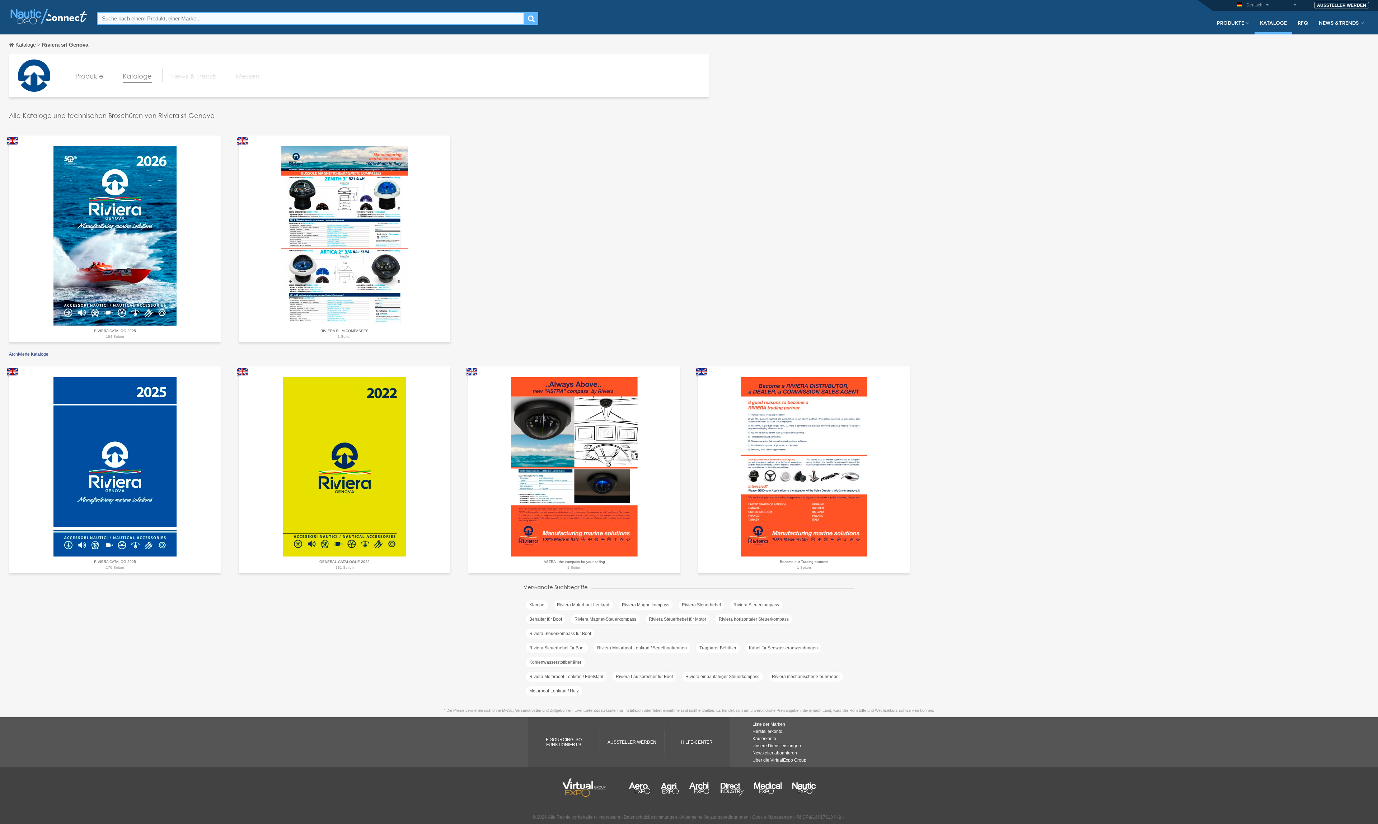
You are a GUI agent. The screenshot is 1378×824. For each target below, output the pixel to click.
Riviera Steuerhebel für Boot (557, 647)
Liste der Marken (769, 724)
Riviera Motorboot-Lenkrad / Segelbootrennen (642, 647)
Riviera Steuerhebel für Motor (677, 619)
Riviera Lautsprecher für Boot (644, 676)
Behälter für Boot (545, 619)
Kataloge (1273, 22)
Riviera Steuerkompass (756, 604)
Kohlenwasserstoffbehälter (555, 662)
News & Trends (1339, 22)
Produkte (1230, 22)
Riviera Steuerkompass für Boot (560, 633)
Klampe (536, 604)
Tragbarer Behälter (717, 647)
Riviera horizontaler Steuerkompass (754, 619)
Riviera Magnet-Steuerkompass (605, 619)
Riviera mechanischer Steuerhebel (806, 676)
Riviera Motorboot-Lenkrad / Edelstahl (566, 676)
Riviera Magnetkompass (645, 604)
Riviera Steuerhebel (701, 604)
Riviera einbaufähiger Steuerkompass (722, 676)
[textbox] (310, 18)
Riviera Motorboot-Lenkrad (583, 604)
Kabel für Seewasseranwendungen (783, 647)
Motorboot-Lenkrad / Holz (554, 690)
